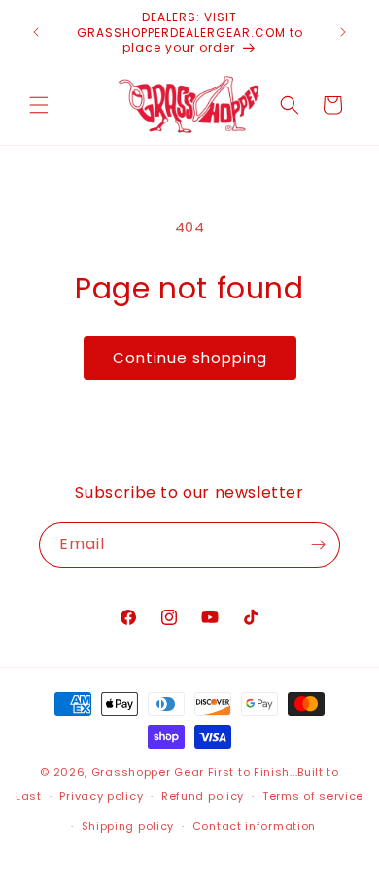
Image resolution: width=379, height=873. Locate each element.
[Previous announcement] (36, 32)
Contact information (254, 826)
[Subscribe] (317, 545)
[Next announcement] (343, 32)
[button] (38, 105)
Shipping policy (128, 826)
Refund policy (202, 796)
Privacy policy (101, 796)
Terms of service (312, 796)
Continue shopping (190, 357)
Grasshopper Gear (147, 772)
